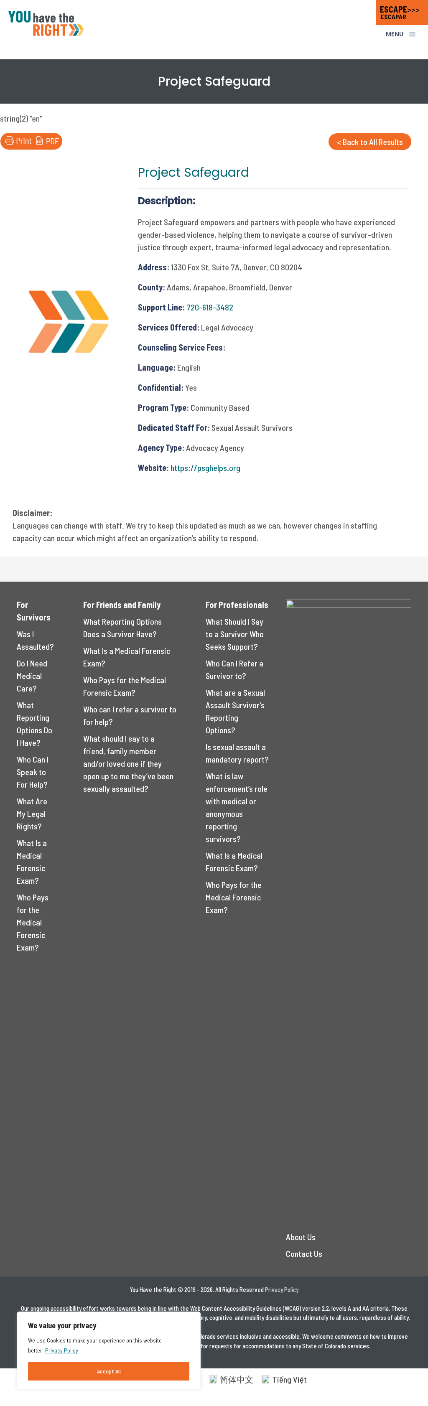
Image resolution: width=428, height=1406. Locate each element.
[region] (109, 1350)
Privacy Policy (61, 1350)
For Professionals (237, 605)
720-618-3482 (209, 307)
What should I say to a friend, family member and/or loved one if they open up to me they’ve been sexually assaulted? (128, 763)
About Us (301, 1237)
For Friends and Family (121, 605)
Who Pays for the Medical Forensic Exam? (32, 922)
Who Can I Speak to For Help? (32, 771)
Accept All (109, 1371)
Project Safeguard (193, 172)
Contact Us (304, 1253)
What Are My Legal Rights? (32, 813)
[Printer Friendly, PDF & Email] (31, 146)
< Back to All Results (370, 142)
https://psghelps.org (205, 468)
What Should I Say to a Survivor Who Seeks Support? (235, 633)
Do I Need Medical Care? (32, 675)
